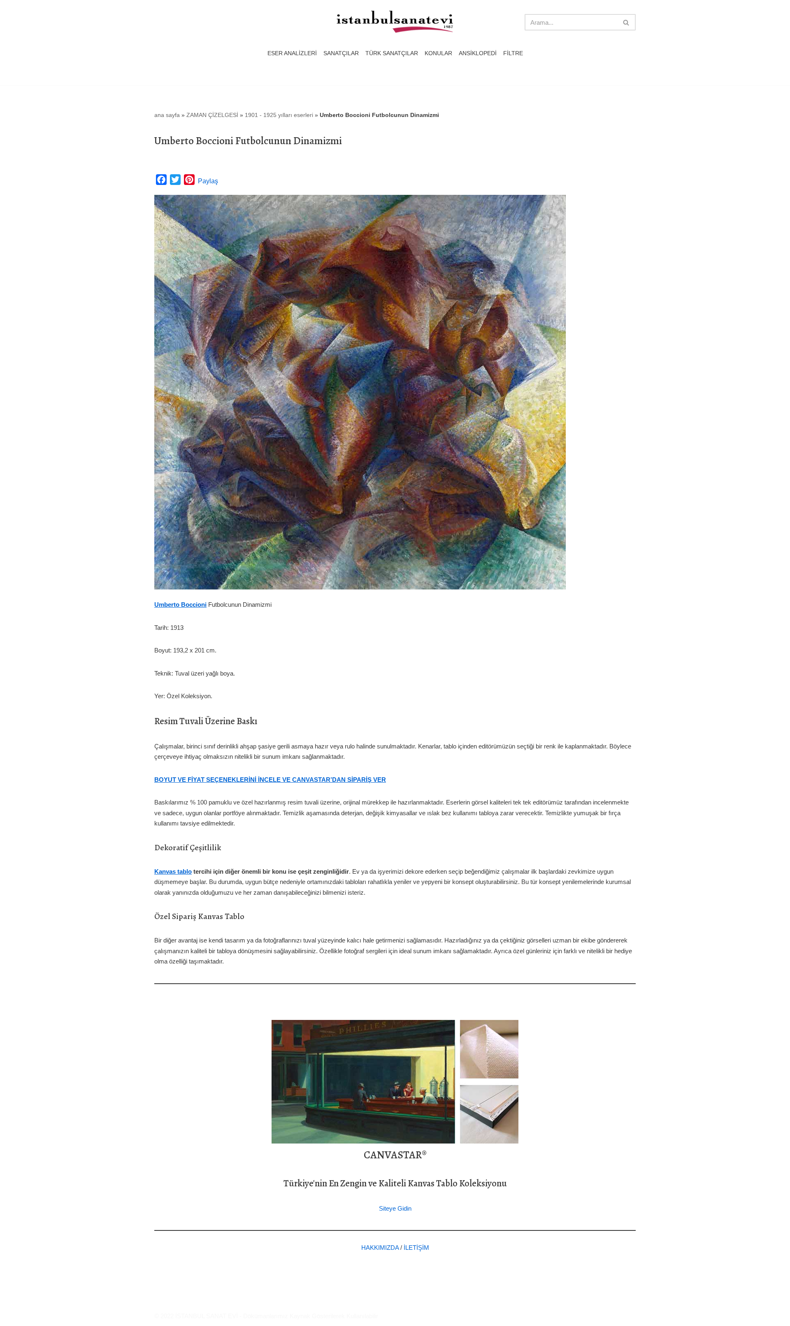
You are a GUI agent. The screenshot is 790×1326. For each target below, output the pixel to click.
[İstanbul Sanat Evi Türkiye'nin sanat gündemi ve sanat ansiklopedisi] (395, 22)
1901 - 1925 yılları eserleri (279, 115)
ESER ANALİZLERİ (292, 53)
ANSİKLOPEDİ (478, 53)
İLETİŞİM (416, 1247)
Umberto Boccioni (180, 604)
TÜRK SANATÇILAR (391, 53)
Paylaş (208, 181)
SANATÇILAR (341, 53)
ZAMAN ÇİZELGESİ (212, 115)
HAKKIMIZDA (380, 1247)
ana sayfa (167, 115)
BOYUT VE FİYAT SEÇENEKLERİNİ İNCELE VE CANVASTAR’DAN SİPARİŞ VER (270, 779)
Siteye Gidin (395, 1208)
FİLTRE (513, 53)
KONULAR (438, 53)
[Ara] (626, 22)
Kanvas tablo (173, 871)
